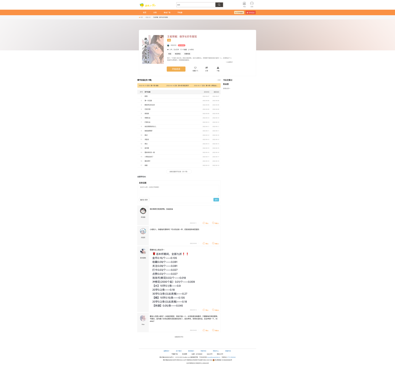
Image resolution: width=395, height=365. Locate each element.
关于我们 (179, 351)
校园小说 (148, 17)
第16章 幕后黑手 (183, 85)
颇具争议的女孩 (150, 105)
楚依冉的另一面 (150, 152)
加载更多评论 (179, 337)
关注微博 (184, 354)
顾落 (146, 96)
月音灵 (143, 237)
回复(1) (217, 223)
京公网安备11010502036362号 (223, 360)
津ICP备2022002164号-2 (166, 357)
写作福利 (240, 13)
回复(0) (217, 310)
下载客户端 (174, 354)
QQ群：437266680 (197, 354)
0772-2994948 (231, 357)
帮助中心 (216, 351)
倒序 (219, 80)
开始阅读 (176, 68)
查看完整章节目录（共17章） (179, 171)
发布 (216, 200)
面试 (146, 135)
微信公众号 (220, 354)
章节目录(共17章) (144, 80)
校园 (169, 54)
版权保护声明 (194, 357)
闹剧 (146, 165)
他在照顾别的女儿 (150, 126)
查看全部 (226, 88)
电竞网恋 (178, 54)
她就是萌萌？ (149, 131)
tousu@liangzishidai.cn (213, 357)
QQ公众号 (209, 354)
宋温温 (143, 217)
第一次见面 (148, 100)
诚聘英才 (166, 351)
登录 (252, 7)
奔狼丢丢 (173, 45)
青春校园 (187, 54)
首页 (142, 17)
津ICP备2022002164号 (169, 360)
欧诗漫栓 (143, 258)
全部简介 (230, 62)
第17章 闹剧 (154, 85)
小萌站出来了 (149, 157)
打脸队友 (147, 122)
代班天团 (147, 109)
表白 (146, 144)
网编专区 (228, 351)
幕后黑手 (147, 161)
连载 (169, 40)
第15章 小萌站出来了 (212, 85)
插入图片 (145, 200)
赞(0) (207, 223)
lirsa (143, 324)
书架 (244, 7)
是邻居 (147, 148)
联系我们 (191, 351)
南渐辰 (147, 113)
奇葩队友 (147, 118)
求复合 (147, 139)
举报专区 (203, 351)
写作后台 (251, 13)
